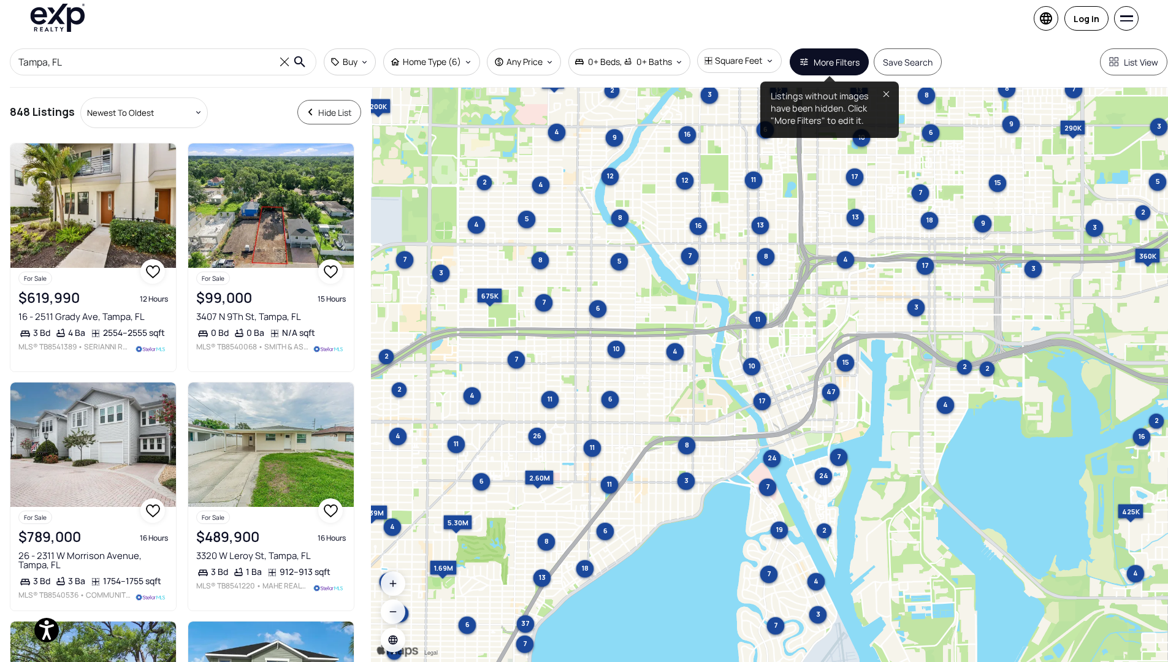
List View (1141, 62)
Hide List (335, 112)
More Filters (837, 62)
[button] (393, 640)
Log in (1086, 19)
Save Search (908, 62)
